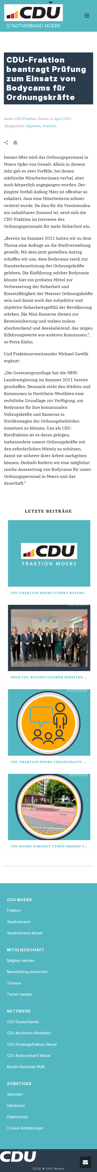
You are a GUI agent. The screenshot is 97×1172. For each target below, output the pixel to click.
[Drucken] (18, 142)
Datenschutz (17, 1117)
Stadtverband (18, 922)
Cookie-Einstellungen (25, 1128)
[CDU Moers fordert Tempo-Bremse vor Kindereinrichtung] (49, 807)
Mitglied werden (21, 960)
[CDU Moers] (33, 16)
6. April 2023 (61, 118)
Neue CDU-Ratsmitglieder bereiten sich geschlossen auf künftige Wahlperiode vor (50, 677)
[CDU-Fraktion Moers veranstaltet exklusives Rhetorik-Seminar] (49, 722)
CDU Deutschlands (23, 1022)
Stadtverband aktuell (24, 933)
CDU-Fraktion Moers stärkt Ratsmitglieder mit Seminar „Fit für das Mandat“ (50, 593)
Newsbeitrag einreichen (27, 971)
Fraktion (49, 126)
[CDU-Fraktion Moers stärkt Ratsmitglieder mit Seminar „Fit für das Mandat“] (49, 553)
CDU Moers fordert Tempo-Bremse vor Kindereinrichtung (50, 846)
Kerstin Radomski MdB (26, 1066)
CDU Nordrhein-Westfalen (29, 1033)
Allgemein (33, 126)
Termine (14, 983)
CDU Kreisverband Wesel (28, 1055)
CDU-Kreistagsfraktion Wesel (32, 1044)
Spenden (15, 1094)
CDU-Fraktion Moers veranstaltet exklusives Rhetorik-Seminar (50, 762)
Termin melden (19, 994)
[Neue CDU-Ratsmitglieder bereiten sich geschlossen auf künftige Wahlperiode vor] (49, 638)
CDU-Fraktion (25, 118)
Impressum (16, 1105)
